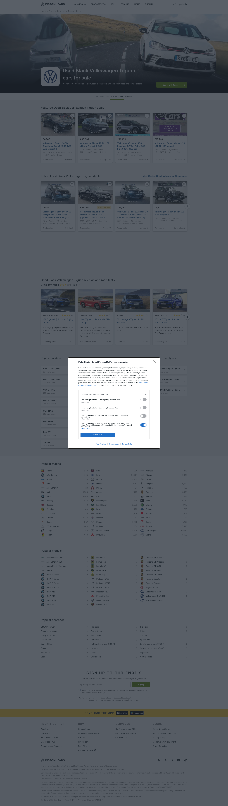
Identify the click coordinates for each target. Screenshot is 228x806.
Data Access (114, 444)
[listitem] (114, 394)
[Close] (155, 362)
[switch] (143, 399)
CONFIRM (97, 435)
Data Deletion (100, 444)
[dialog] (114, 403)
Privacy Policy (127, 444)
